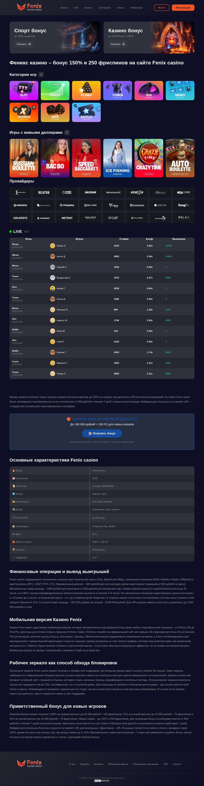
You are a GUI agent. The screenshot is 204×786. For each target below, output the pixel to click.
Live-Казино (104, 7)
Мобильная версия (118, 764)
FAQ (166, 764)
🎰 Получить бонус (102, 433)
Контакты (98, 764)
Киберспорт (137, 7)
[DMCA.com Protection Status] (102, 781)
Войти (161, 7)
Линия (64, 7)
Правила (84, 764)
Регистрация (183, 7)
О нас (72, 764)
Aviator (120, 7)
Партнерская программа (146, 764)
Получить (21, 44)
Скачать (177, 764)
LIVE (76, 7)
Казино (88, 7)
